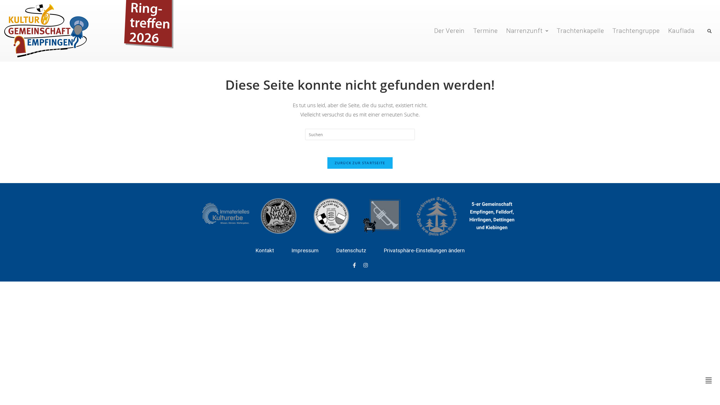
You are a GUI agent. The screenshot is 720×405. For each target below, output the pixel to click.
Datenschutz (351, 250)
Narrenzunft (524, 30)
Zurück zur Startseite (360, 162)
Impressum (305, 250)
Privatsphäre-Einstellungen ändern (424, 250)
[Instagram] (366, 265)
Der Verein (449, 30)
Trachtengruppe (636, 30)
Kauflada (681, 30)
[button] (527, 31)
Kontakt (264, 250)
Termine (485, 30)
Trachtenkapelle (580, 30)
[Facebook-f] (354, 265)
